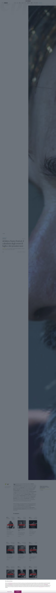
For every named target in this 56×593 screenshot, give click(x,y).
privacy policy (41, 586)
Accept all (17, 591)
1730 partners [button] (10, 584)
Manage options (9, 591)
